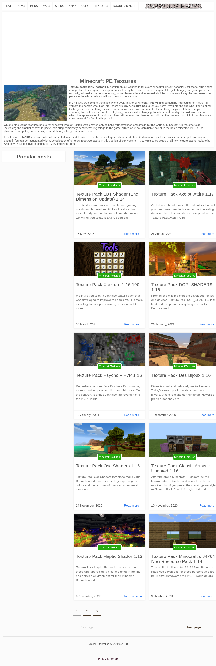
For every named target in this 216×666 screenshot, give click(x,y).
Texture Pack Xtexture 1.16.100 (107, 284)
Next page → (196, 627)
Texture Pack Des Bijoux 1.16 (181, 375)
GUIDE (85, 5)
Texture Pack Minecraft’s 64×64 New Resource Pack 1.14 (183, 559)
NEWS (21, 5)
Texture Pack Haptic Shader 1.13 (109, 556)
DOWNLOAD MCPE (124, 5)
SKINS (72, 5)
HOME (8, 5)
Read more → (133, 233)
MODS (34, 5)
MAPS (46, 5)
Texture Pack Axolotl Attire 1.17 (182, 194)
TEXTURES (101, 5)
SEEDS (59, 5)
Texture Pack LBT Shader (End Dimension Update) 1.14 (107, 196)
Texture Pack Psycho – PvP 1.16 (109, 375)
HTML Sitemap (108, 658)
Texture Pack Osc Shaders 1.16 (108, 465)
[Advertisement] (108, 45)
